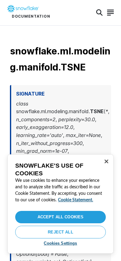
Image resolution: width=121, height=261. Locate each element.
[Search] (99, 13)
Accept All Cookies (60, 217)
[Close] (106, 161)
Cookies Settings (60, 243)
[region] (60, 204)
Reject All (60, 232)
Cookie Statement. (75, 200)
